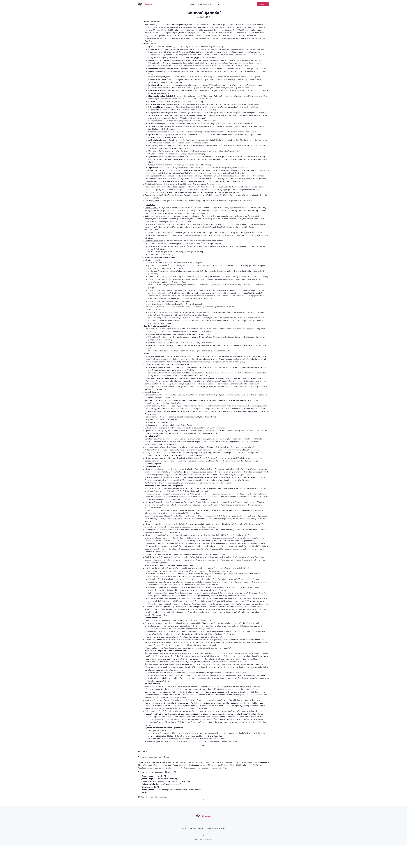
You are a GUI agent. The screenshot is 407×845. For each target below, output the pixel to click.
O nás (218, 4)
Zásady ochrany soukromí (215, 828)
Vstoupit (264, 4)
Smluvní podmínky (196, 828)
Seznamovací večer (205, 4)
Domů (191, 4)
